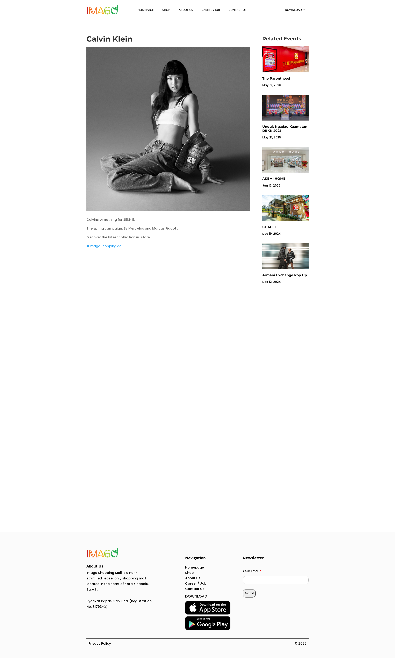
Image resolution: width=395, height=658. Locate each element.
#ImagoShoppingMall (104, 246)
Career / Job (211, 10)
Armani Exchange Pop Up (284, 275)
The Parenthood (276, 78)
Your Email (252, 571)
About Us (186, 10)
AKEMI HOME (274, 179)
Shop (166, 10)
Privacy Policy (99, 643)
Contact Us (237, 10)
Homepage (146, 10)
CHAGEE (269, 227)
